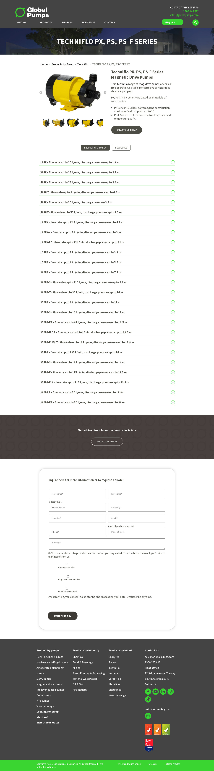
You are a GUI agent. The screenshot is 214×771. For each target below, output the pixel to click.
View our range (45, 706)
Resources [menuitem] (88, 22)
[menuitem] (195, 22)
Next (105, 92)
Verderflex (115, 678)
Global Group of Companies (65, 763)
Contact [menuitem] (109, 22)
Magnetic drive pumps (49, 684)
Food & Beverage (83, 662)
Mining (77, 668)
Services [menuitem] (66, 22)
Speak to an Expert (107, 441)
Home (44, 64)
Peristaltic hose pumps (50, 657)
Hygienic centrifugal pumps (52, 662)
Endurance (115, 689)
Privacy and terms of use (129, 763)
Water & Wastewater (85, 678)
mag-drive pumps (149, 84)
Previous (40, 92)
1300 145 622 (152, 662)
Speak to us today (127, 129)
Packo (112, 662)
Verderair (114, 673)
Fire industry (80, 689)
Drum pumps (44, 695)
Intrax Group (49, 767)
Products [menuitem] (46, 22)
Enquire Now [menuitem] (170, 23)
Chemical (78, 657)
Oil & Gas (78, 684)
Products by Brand (62, 64)
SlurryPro (114, 657)
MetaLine (114, 684)
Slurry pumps (44, 678)
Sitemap (153, 763)
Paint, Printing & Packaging (89, 673)
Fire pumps (43, 700)
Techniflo (82, 64)
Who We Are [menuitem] (21, 23)
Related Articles (172, 763)
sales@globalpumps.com (184, 15)
